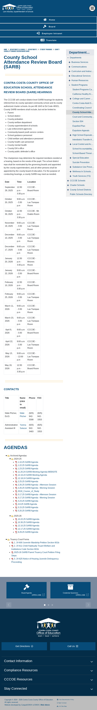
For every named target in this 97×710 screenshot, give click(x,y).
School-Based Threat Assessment (83, 153)
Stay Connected (15, 688)
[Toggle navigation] (92, 8)
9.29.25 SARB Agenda (28, 532)
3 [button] (52, 605)
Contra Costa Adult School (83, 103)
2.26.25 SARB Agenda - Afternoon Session (37, 485)
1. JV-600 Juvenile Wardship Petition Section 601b (36, 542)
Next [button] (88, 604)
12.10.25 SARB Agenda (28, 526)
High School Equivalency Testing (83, 135)
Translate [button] (51, 40)
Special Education (80, 158)
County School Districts (80, 190)
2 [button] (48, 605)
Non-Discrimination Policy (66, 699)
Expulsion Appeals (80, 130)
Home (52, 20)
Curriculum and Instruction (82, 71)
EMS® (36, 705)
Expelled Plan (78, 126)
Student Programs (46, 49)
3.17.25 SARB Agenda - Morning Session (36, 498)
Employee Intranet (52, 33)
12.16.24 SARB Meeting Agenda (32, 475)
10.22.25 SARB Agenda (28, 519)
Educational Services (81, 76)
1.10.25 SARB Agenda (28, 462)
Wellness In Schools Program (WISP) (83, 171)
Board (52, 27)
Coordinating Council (82, 108)
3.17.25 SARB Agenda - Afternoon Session (37, 494)
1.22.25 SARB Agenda (28, 465)
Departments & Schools (17, 49)
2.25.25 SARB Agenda (28, 481)
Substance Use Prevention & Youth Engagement (83, 167)
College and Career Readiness (83, 99)
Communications (79, 67)
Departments (32, 49)
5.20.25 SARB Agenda (28, 511)
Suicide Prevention (81, 162)
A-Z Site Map (63, 706)
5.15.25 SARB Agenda (28, 507)
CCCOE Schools (77, 181)
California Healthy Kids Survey (83, 94)
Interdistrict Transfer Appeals (83, 140)
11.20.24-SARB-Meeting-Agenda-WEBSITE (37, 472)
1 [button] (44, 605)
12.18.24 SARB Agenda (28, 478)
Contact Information (18, 661)
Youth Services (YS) (81, 176)
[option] (26, 591)
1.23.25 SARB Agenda (28, 468)
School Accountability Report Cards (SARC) (83, 149)
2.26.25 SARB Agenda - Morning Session (36, 488)
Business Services (79, 62)
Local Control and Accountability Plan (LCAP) (83, 144)
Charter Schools (77, 185)
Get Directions (22, 646)
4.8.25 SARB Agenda (27, 504)
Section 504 (77, 121)
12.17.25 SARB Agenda (28, 529)
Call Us (71, 646)
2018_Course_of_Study (28, 491)
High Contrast (62, 703)
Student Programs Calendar (83, 89)
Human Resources (79, 80)
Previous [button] (8, 604)
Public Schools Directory (81, 194)
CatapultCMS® (26, 705)
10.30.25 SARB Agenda (28, 522)
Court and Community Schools (83, 117)
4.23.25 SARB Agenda (28, 501)
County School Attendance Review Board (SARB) (83, 112)
